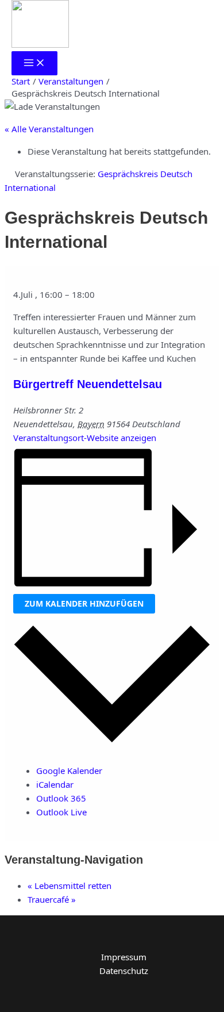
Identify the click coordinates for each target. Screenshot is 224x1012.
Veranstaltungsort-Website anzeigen (84, 437)
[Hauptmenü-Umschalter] (34, 63)
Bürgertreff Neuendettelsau (87, 384)
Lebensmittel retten (69, 885)
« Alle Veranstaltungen (49, 129)
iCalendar (55, 784)
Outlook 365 (61, 798)
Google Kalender (69, 770)
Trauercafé (52, 899)
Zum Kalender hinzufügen (84, 603)
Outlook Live (61, 812)
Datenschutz (123, 970)
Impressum (123, 957)
